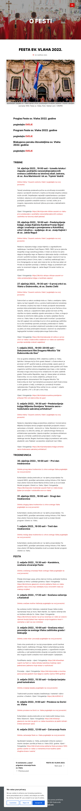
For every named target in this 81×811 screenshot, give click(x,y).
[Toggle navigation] (72, 5)
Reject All (26, 803)
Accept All (38, 803)
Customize (12, 803)
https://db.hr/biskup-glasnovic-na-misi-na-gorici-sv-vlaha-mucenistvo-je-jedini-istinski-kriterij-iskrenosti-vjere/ (42, 721)
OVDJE (29, 124)
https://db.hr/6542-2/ (55, 696)
